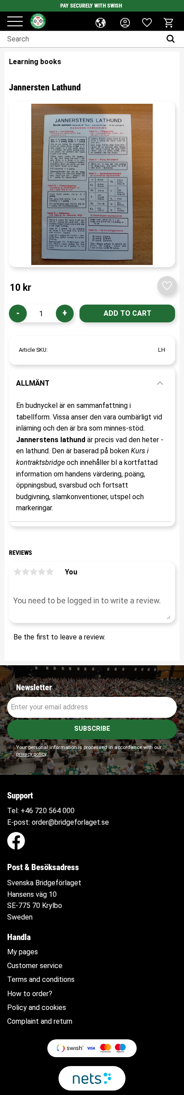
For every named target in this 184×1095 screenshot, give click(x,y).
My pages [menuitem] (22, 952)
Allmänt (33, 383)
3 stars (33, 572)
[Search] (172, 39)
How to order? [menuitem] (29, 994)
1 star (17, 572)
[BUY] (127, 313)
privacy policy (31, 754)
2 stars (25, 572)
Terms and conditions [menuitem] (41, 980)
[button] (15, 22)
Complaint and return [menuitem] (39, 1022)
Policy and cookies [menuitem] (36, 1008)
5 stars (50, 572)
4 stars (42, 572)
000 (69, 810)
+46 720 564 (41, 810)
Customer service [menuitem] (35, 966)
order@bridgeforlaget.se (70, 822)
